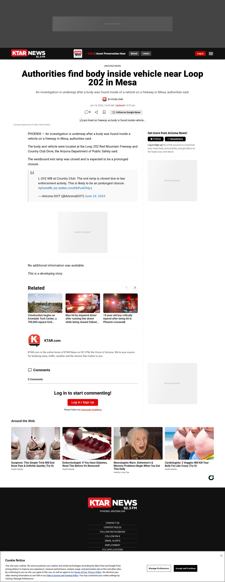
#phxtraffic (45, 188)
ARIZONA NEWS (112, 66)
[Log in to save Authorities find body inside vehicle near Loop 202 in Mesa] (104, 112)
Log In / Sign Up (82, 402)
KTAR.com (52, 341)
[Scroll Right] (135, 288)
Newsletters (176, 139)
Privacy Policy (94, 572)
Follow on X (112, 536)
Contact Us (112, 523)
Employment (112, 545)
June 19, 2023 (95, 196)
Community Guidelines (91, 409)
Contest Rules (112, 527)
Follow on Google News (128, 112)
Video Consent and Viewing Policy (62, 575)
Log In (200, 53)
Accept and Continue (186, 568)
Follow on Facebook (112, 531)
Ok (221, 555)
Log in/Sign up (155, 145)
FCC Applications (112, 549)
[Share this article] (96, 112)
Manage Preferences (159, 568)
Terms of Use (80, 572)
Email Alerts (112, 540)
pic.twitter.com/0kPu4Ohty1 (73, 188)
